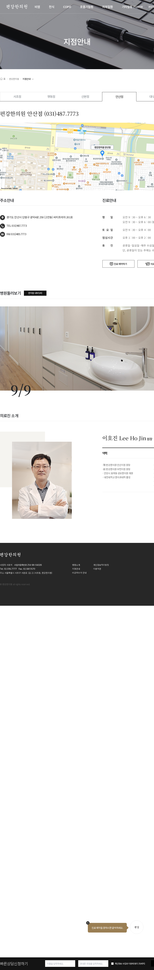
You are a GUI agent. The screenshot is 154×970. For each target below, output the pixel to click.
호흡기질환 (86, 7)
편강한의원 (138, 6)
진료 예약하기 (120, 264)
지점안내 (26, 78)
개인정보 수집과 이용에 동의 (130, 963)
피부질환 (107, 7)
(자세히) (141, 963)
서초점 (17, 96)
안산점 (119, 96)
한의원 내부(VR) (35, 293)
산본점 (85, 96)
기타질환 (127, 7)
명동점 (51, 96)
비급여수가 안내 (79, 572)
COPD (67, 7)
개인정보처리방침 (101, 564)
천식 (51, 7)
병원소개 (76, 564)
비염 (37, 7)
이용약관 (97, 568)
